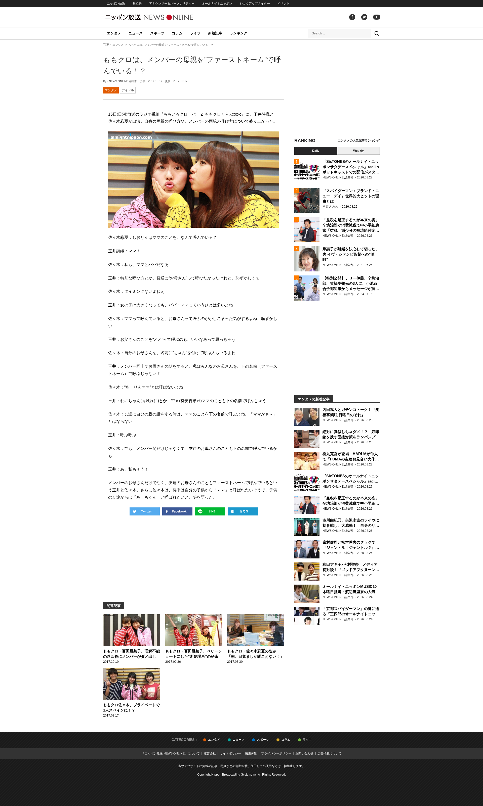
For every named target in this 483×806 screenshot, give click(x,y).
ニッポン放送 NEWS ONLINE (158, 17)
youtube (376, 17)
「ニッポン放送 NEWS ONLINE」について (171, 753)
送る (210, 511)
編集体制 (251, 753)
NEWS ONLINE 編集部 (123, 81)
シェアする (177, 511)
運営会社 (210, 753)
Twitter (364, 17)
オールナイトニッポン (217, 3)
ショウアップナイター (255, 3)
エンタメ (114, 33)
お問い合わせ (304, 753)
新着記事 (215, 33)
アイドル (128, 90)
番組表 (137, 3)
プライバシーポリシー (276, 753)
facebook (352, 17)
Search (377, 33)
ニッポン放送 (116, 3)
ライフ (195, 33)
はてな (243, 511)
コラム (177, 33)
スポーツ (157, 33)
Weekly (358, 151)
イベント (283, 3)
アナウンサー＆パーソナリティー (171, 3)
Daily (315, 151)
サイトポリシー (230, 753)
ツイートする (145, 511)
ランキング (238, 33)
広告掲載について (329, 753)
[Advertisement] (337, 89)
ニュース (136, 33)
